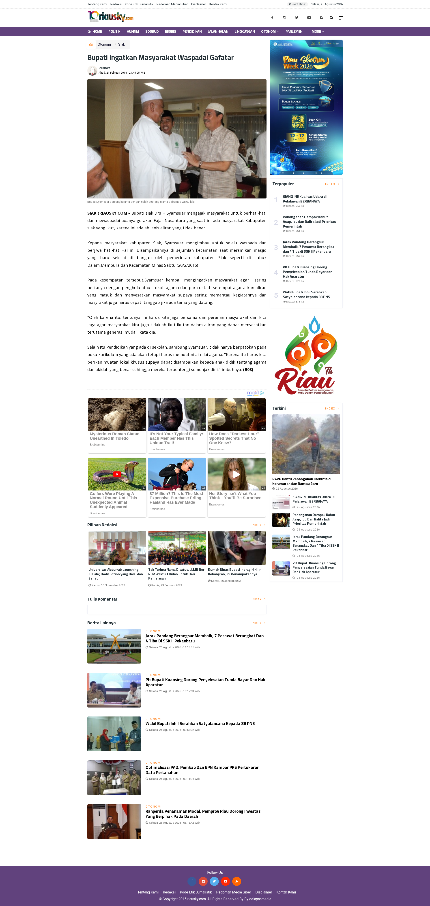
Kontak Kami (218, 4)
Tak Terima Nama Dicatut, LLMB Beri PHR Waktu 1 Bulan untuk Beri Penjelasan (176, 574)
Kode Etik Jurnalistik (139, 4)
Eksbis (170, 31)
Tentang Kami (97, 4)
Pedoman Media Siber (172, 4)
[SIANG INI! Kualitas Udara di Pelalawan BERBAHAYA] (281, 502)
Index (257, 525)
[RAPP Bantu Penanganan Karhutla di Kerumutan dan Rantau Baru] (306, 444)
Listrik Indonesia (102, 381)
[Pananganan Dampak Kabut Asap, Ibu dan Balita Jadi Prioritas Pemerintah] (281, 520)
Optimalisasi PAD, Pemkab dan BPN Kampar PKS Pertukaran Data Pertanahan (202, 769)
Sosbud (152, 31)
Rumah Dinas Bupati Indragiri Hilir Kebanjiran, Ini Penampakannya (234, 571)
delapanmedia (260, 899)
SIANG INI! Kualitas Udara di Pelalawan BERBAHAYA (305, 199)
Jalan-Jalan (218, 31)
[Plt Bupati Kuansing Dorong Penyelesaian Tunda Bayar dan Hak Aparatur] (281, 568)
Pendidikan (192, 31)
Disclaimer (198, 4)
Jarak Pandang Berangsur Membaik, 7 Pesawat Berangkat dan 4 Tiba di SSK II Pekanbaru (205, 638)
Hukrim (133, 31)
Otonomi (268, 31)
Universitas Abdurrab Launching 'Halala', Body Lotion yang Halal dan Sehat (115, 574)
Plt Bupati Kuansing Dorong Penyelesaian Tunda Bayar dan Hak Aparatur (205, 682)
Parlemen (294, 31)
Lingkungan (245, 31)
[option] (117, 560)
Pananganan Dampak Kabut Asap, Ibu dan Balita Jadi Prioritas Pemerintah (309, 221)
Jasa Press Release (16, 862)
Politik (114, 31)
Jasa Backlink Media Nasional (56, 862)
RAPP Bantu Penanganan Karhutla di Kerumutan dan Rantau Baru (301, 481)
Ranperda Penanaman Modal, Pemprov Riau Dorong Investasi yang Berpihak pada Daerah (204, 813)
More (316, 31)
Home (97, 31)
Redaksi (116, 4)
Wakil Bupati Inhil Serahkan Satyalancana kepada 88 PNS (200, 723)
